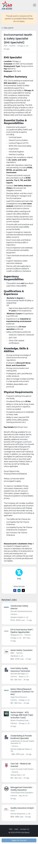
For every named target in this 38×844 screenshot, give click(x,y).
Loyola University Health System (22, 769)
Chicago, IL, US (22, 46)
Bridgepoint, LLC (16, 635)
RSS (10, 829)
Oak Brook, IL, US (17, 656)
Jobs (16, 829)
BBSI (12, 653)
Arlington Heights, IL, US (19, 617)
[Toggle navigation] (34, 5)
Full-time (12, 46)
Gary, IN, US (23, 796)
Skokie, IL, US (23, 677)
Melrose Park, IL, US (18, 775)
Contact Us (24, 829)
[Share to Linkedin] (19, 590)
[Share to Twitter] (23, 590)
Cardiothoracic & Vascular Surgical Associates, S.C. (22, 742)
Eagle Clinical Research (19, 697)
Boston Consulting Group (19, 720)
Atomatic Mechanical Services (21, 611)
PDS (5, 46)
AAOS (13, 811)
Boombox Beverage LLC (19, 674)
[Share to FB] (14, 590)
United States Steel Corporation (22, 793)
